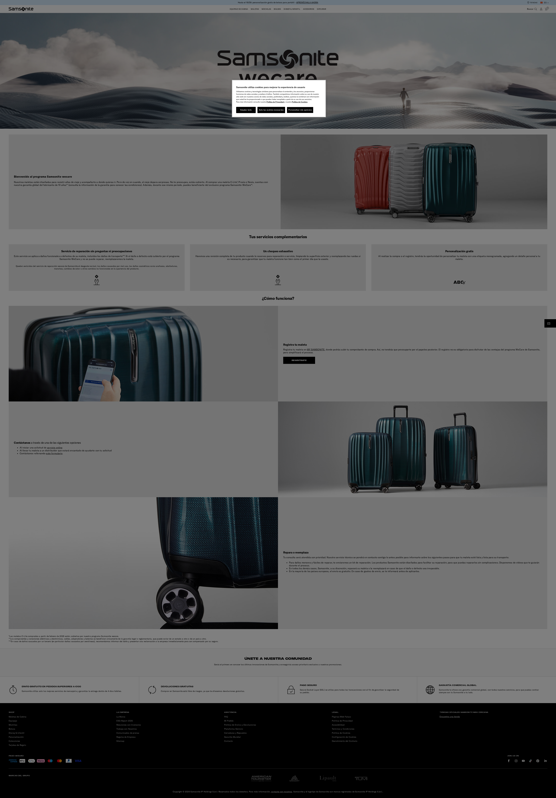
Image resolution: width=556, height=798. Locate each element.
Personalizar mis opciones (300, 110)
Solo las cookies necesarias (271, 110)
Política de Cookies (299, 102)
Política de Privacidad (275, 102)
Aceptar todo (246, 110)
